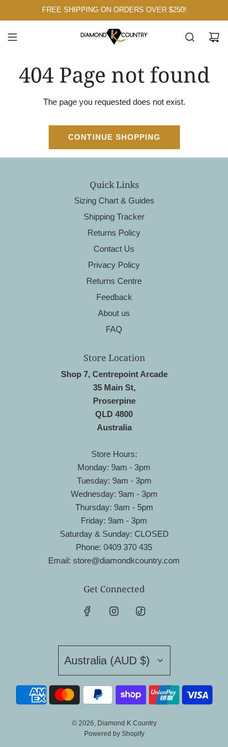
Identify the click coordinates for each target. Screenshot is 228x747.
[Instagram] (114, 611)
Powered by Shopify (114, 734)
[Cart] (214, 37)
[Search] (190, 37)
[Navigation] (12, 37)
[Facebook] (87, 611)
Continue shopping (114, 137)
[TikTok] (140, 611)
